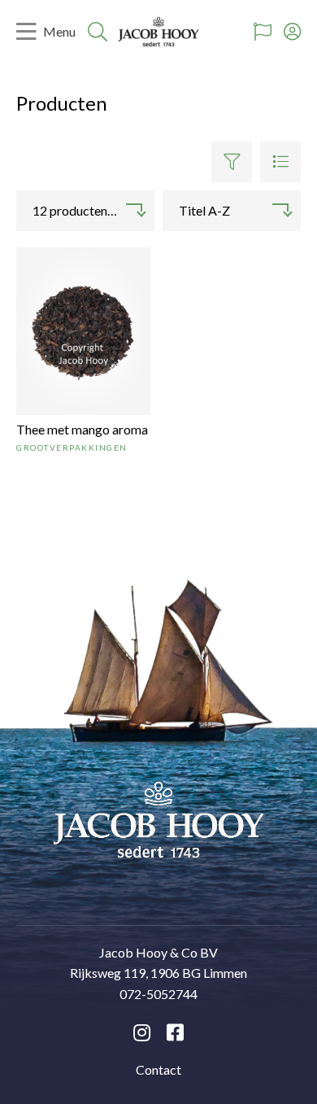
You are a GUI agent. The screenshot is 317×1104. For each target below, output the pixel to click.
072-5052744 (158, 993)
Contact (158, 1069)
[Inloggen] (292, 32)
